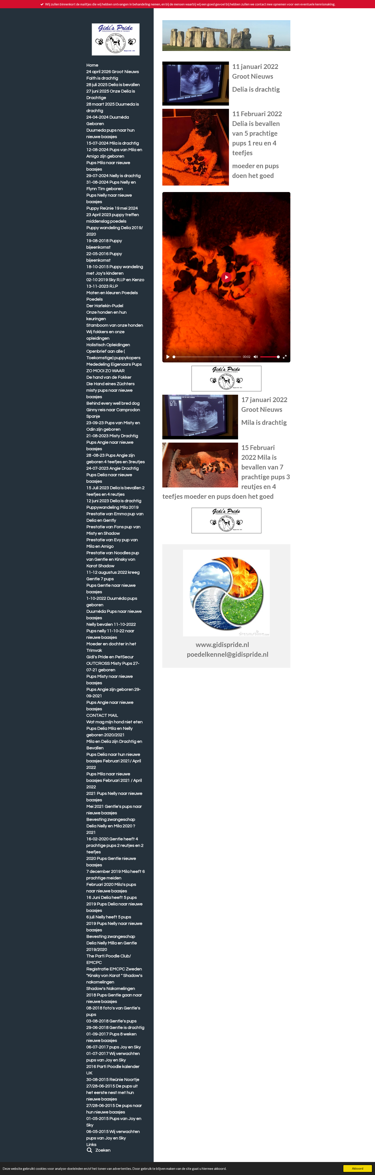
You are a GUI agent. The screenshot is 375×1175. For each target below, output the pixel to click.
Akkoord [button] (357, 1168)
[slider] (207, 357)
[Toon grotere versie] (195, 83)
